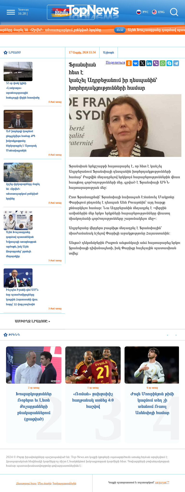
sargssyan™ (162, 482)
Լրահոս (15, 52)
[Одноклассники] (129, 63)
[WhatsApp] (162, 63)
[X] (142, 63)
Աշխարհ (108, 52)
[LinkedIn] (149, 63)
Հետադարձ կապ (26, 483)
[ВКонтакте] (136, 63)
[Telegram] (176, 63)
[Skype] (169, 63)
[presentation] (168, 335)
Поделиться (115, 62)
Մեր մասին (45, 483)
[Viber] (156, 63)
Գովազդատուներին (64, 483)
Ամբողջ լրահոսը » (32, 321)
